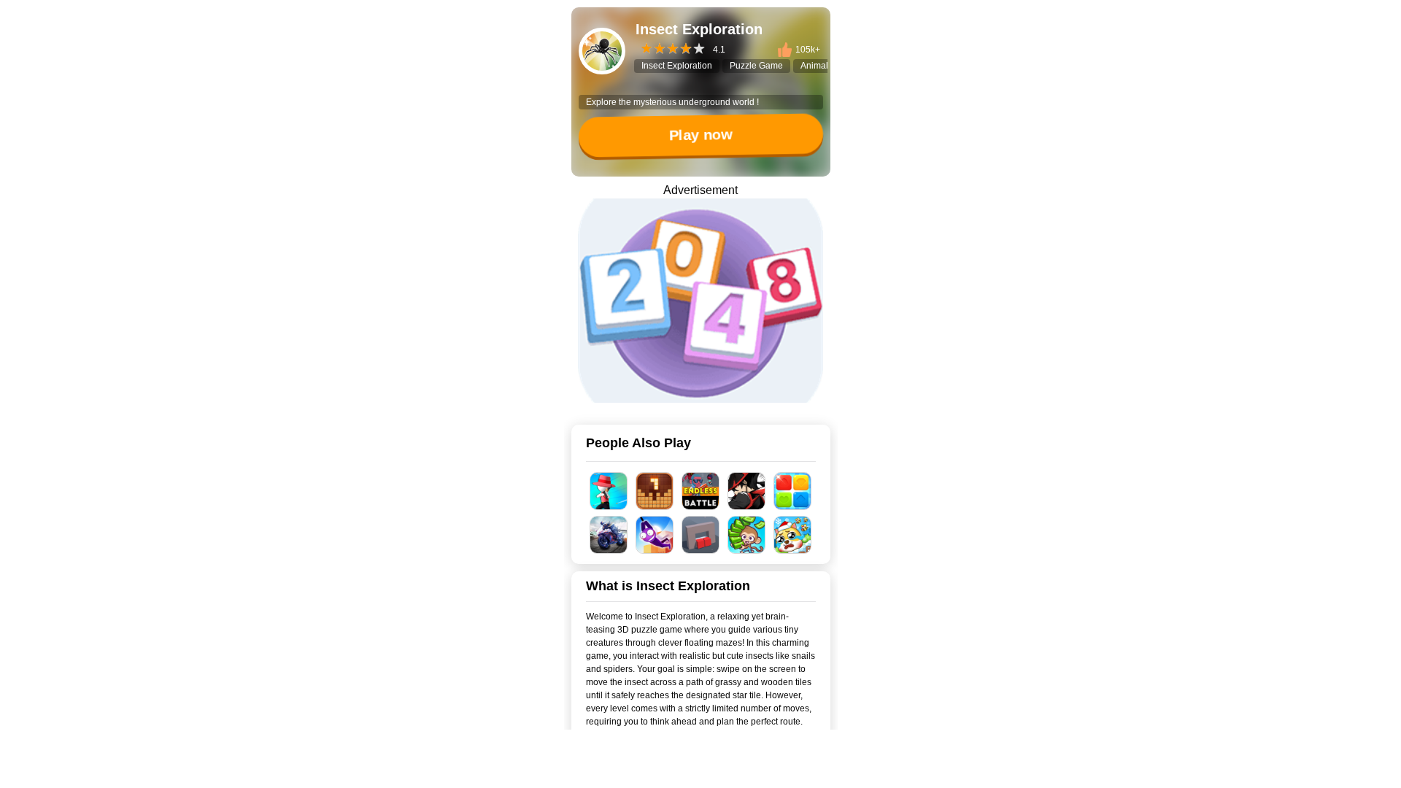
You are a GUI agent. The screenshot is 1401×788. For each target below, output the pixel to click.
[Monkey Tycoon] (746, 534)
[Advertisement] (700, 770)
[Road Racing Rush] (608, 534)
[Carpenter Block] (654, 491)
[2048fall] (700, 300)
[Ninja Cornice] (746, 491)
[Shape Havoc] (700, 534)
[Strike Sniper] (608, 491)
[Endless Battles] (700, 491)
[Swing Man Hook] (654, 534)
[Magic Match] (792, 491)
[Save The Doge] (792, 534)
